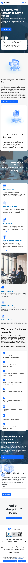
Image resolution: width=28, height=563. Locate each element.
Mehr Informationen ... (19, 558)
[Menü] (25, 2)
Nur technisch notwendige (10, 561)
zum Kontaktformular (14, 518)
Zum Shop (6, 29)
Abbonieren (6, 494)
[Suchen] (23, 2)
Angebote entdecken (9, 101)
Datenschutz (16, 539)
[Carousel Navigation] (4, 38)
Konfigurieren (22, 561)
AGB (21, 539)
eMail (4, 487)
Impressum (9, 539)
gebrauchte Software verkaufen (12, 457)
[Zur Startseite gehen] (6, 2)
